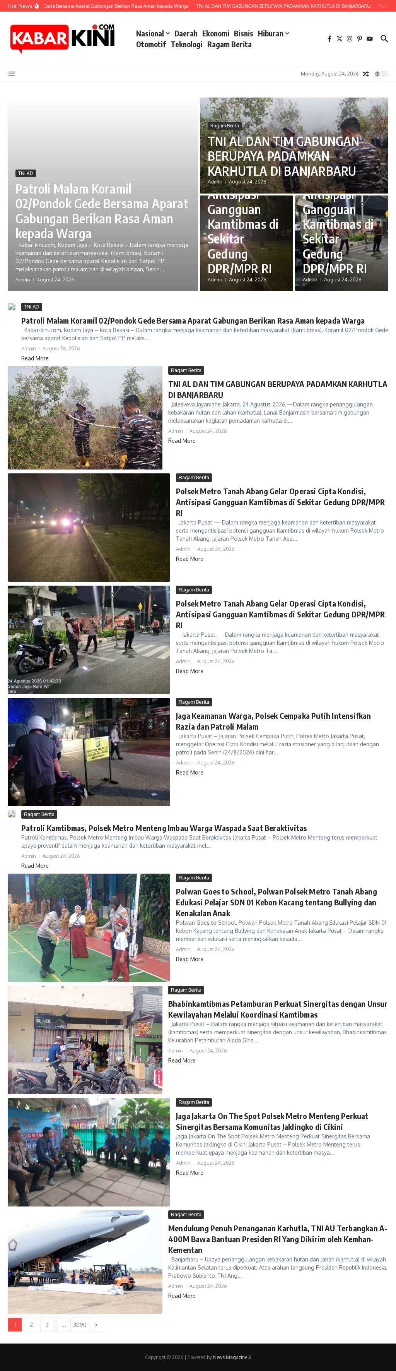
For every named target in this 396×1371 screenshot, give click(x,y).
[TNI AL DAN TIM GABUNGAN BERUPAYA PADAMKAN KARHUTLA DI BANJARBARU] (85, 418)
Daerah (186, 33)
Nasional (150, 33)
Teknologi (187, 44)
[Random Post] (366, 74)
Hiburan (270, 33)
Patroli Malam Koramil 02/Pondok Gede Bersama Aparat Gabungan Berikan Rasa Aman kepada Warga (101, 211)
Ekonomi (215, 33)
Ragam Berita (229, 44)
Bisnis (243, 33)
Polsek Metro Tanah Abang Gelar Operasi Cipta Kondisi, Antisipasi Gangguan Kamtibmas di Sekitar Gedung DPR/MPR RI (243, 201)
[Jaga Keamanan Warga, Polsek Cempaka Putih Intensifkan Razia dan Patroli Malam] (89, 752)
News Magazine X (232, 1357)
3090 (80, 1324)
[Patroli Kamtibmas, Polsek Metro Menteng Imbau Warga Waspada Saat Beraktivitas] (11, 814)
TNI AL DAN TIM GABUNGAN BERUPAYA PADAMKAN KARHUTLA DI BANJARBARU (284, 155)
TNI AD (25, 173)
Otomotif (151, 44)
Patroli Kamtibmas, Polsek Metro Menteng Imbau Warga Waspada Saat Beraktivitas (164, 828)
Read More (35, 358)
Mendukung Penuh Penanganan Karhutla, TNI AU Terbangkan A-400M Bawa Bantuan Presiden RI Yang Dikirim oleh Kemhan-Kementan (277, 1238)
